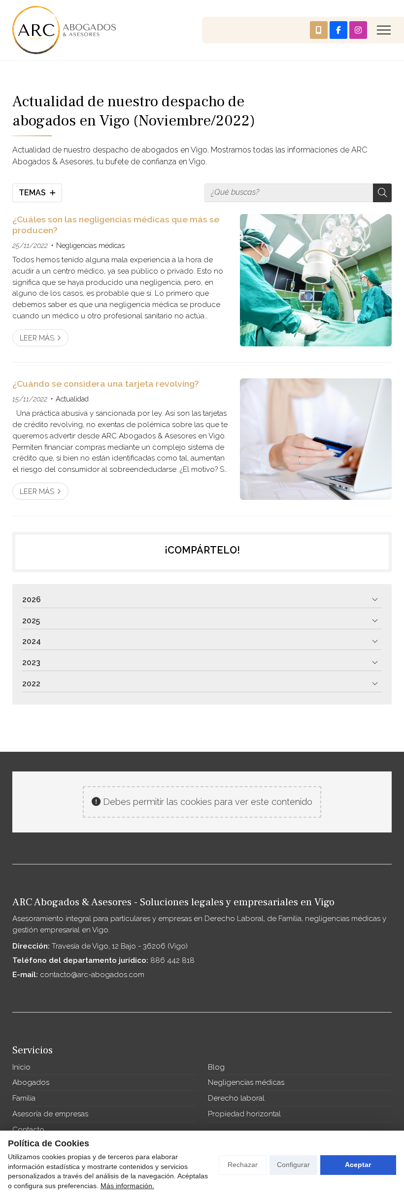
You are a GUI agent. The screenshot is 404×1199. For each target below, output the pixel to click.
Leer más (37, 338)
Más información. (127, 1186)
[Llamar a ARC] (319, 30)
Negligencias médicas (90, 245)
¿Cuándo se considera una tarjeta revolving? (105, 383)
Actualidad (72, 399)
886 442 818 (172, 960)
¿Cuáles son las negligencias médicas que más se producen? (115, 224)
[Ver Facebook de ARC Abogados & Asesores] (338, 30)
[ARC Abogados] (64, 30)
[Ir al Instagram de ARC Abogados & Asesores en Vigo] (358, 30)
